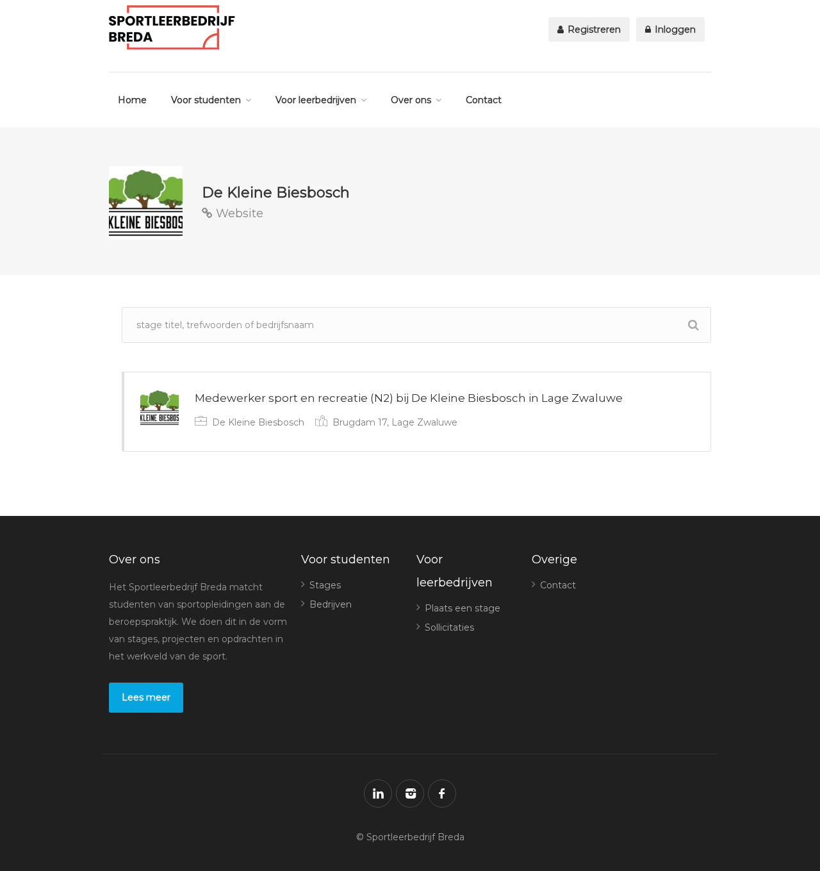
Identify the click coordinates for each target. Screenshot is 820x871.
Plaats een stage (462, 608)
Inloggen (674, 29)
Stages (325, 585)
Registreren (593, 29)
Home (132, 100)
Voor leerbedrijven (315, 100)
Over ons (411, 100)
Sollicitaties (449, 627)
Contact (484, 100)
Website (238, 213)
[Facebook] (442, 793)
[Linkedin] (378, 793)
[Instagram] (410, 793)
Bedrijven (330, 604)
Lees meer (146, 697)
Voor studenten (206, 100)
